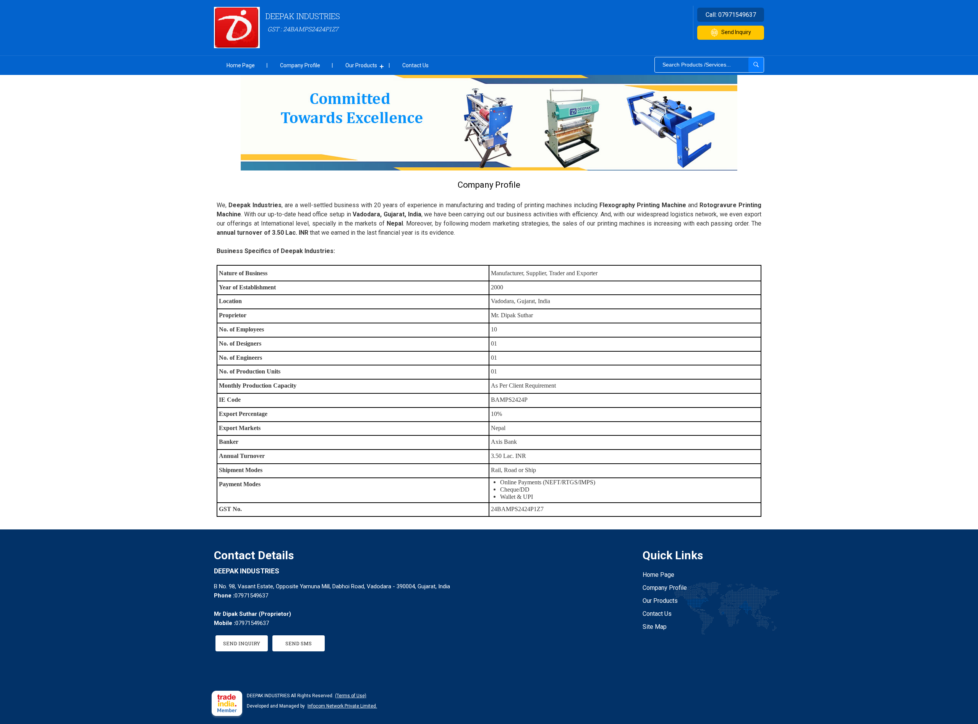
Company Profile (300, 65)
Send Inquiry (736, 32)
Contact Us (415, 65)
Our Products (361, 65)
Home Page (241, 65)
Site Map (655, 626)
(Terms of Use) (350, 695)
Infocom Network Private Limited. (342, 706)
